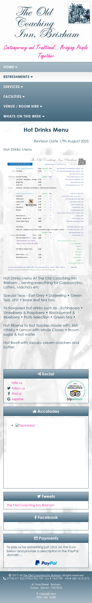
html (39, 596)
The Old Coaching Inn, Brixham (30, 505)
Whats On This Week (22, 116)
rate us (17, 383)
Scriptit (46, 593)
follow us (18, 388)
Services (11, 87)
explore (18, 399)
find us (17, 393)
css (46, 596)
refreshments (16, 77)
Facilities (12, 96)
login (53, 596)
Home (8, 67)
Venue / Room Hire (21, 106)
